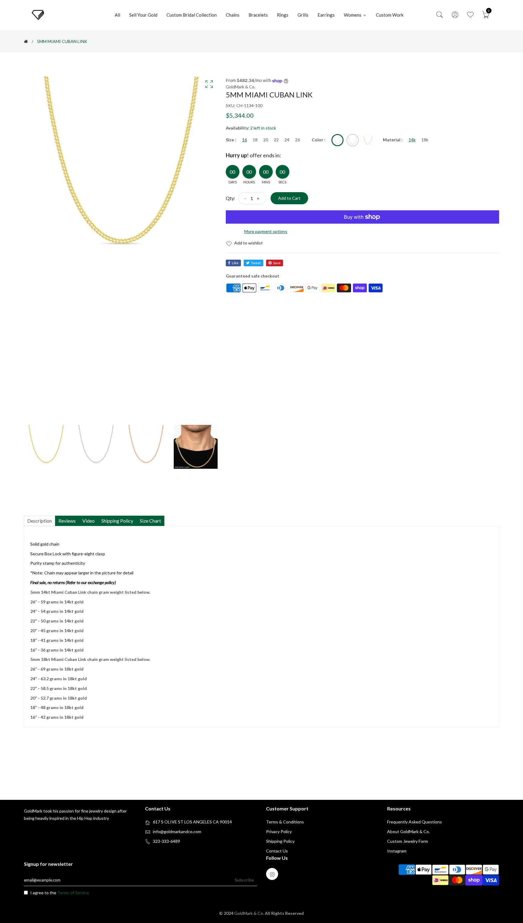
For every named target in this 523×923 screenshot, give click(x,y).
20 (265, 140)
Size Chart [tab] (150, 521)
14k (412, 140)
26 (297, 140)
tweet (256, 263)
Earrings (326, 15)
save (277, 263)
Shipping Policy (280, 841)
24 (287, 140)
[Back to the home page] (26, 41)
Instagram (396, 850)
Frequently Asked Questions (414, 821)
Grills (303, 15)
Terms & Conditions (285, 821)
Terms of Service (73, 892)
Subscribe (244, 879)
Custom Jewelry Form (407, 841)
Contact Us (277, 850)
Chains (232, 15)
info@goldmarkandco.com (177, 831)
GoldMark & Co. (249, 913)
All (117, 15)
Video (88, 521)
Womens (353, 15)
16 (244, 140)
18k (424, 140)
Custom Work (389, 15)
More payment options (265, 231)
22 (276, 140)
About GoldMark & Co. (408, 831)
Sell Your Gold (143, 15)
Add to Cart (289, 198)
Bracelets (258, 15)
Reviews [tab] (67, 521)
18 (255, 140)
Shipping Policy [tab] (117, 521)
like (235, 263)
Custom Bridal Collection (191, 15)
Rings (282, 15)
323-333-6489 (166, 841)
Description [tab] (39, 521)
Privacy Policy (279, 831)
